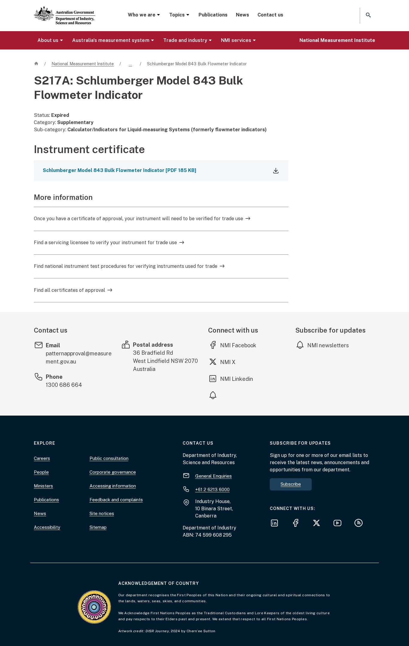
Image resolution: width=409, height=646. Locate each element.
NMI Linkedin (237, 378)
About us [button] (47, 40)
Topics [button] (177, 15)
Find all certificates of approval (69, 290)
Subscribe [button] (291, 484)
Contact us (270, 15)
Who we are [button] (141, 15)
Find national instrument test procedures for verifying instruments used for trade (125, 266)
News (242, 15)
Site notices (102, 513)
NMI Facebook (238, 345)
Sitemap (98, 527)
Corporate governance (113, 472)
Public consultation (109, 458)
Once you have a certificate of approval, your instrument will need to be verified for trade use (138, 218)
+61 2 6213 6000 (212, 489)
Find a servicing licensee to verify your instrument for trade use (105, 242)
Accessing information (113, 485)
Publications (213, 15)
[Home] (65, 10)
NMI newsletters (328, 345)
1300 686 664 (64, 385)
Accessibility (47, 527)
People (41, 472)
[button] (368, 15)
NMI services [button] (236, 40)
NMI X (232, 362)
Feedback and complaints (116, 499)
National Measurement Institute (337, 40)
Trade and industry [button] (185, 40)
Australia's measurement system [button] (110, 40)
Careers (42, 458)
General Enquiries (213, 476)
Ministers (43, 485)
